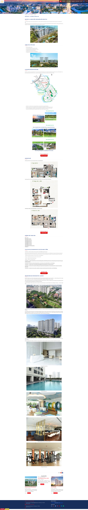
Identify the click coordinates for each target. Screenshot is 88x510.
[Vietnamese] (86, 1)
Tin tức (81, 1)
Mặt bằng (73, 1)
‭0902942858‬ (2, 509)
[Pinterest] (59, 505)
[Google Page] (53, 505)
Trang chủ (63, 1)
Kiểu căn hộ (77, 1)
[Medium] (63, 505)
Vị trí (67, 1)
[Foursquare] (57, 505)
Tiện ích (70, 1)
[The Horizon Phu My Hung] (44, 477)
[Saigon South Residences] (31, 481)
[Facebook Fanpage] (51, 505)
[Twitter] (55, 505)
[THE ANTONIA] (57, 481)
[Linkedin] (61, 505)
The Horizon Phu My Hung (43, 478)
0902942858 (44, 273)
